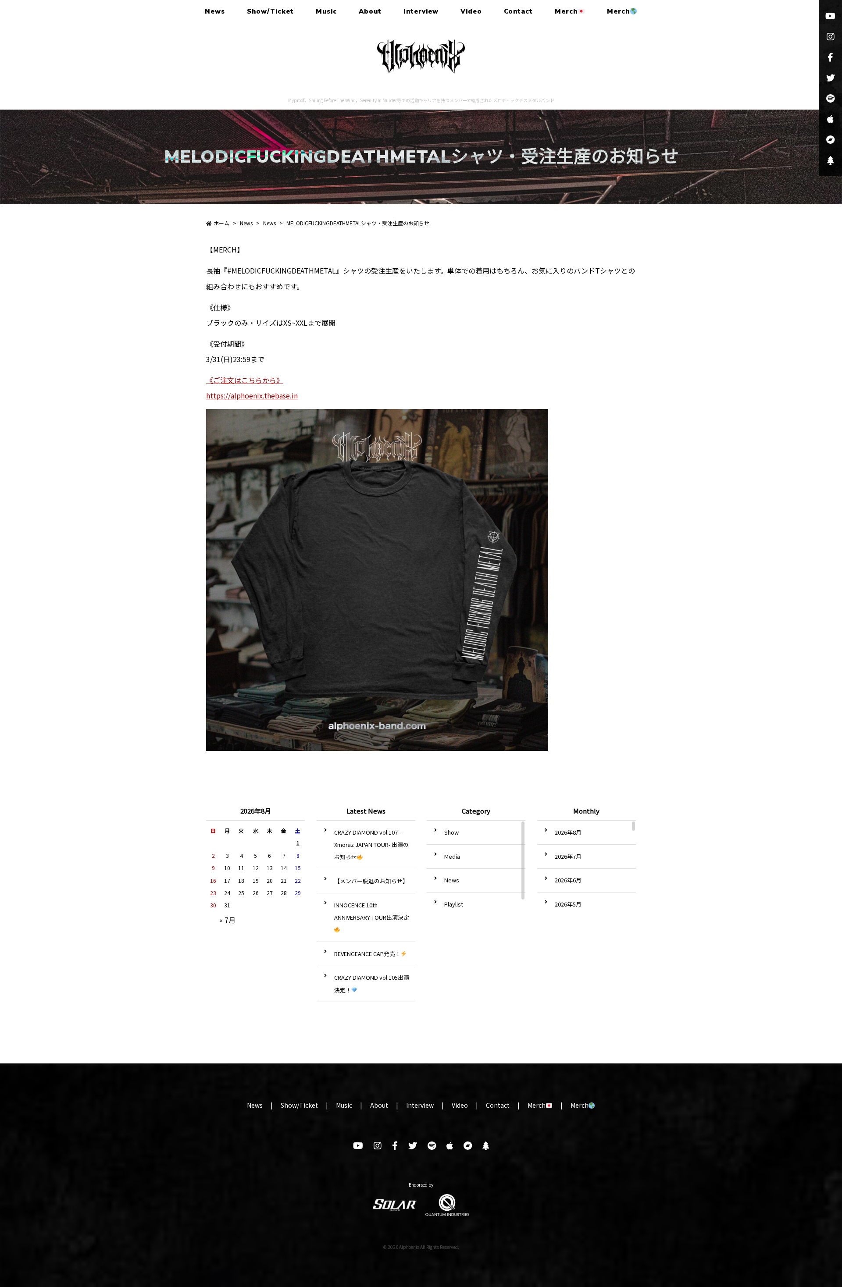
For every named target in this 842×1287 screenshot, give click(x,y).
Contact (518, 11)
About (370, 11)
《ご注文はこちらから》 (244, 380)
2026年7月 (568, 856)
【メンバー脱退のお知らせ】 (371, 881)
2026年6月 (568, 880)
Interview (421, 11)
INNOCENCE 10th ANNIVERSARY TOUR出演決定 (371, 911)
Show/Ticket (270, 11)
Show (451, 832)
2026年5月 (568, 904)
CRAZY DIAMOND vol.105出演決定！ (371, 983)
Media (452, 856)
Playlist (453, 904)
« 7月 (227, 919)
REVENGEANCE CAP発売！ (367, 953)
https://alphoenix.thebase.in (252, 395)
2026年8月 (568, 832)
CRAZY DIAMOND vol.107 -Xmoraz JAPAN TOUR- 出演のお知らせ (371, 844)
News (215, 11)
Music (326, 11)
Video (471, 11)
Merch (566, 11)
